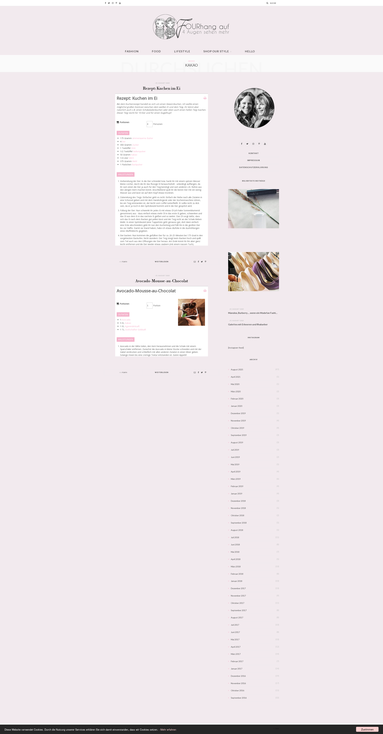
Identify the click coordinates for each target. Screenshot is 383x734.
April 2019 (235, 471)
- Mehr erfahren (167, 729)
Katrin (124, 261)
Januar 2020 (236, 406)
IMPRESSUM (253, 160)
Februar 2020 (237, 398)
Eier (124, 141)
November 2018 (238, 508)
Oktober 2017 (237, 603)
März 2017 (236, 654)
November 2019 (238, 420)
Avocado (126, 319)
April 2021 (235, 377)
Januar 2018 (236, 581)
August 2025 (237, 369)
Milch (131, 158)
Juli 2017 (235, 625)
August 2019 (237, 442)
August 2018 (237, 530)
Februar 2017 (237, 661)
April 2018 (235, 559)
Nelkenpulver (139, 151)
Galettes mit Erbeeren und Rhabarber (248, 324)
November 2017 (238, 595)
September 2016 (239, 697)
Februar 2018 (237, 574)
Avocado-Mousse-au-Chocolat (161, 281)
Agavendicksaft (132, 326)
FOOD (156, 51)
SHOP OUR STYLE (216, 51)
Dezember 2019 (238, 413)
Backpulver (137, 164)
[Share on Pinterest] (205, 261)
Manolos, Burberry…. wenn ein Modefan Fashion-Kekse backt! (253, 313)
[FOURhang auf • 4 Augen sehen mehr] (191, 27)
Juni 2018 (235, 544)
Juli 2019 (235, 449)
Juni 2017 (235, 632)
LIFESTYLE (182, 51)
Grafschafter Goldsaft (135, 329)
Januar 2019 (236, 493)
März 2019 (236, 479)
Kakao (134, 154)
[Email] (195, 261)
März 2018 (236, 566)
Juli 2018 (235, 537)
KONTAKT (254, 153)
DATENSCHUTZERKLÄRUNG (253, 167)
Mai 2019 (235, 464)
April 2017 (235, 647)
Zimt (133, 148)
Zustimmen (367, 729)
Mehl (134, 161)
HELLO (250, 51)
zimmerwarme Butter (142, 138)
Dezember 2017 (238, 588)
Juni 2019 (235, 457)
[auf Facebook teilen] (198, 261)
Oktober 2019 (237, 428)
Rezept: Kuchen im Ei (161, 88)
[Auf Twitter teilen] (202, 261)
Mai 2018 (235, 552)
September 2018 (239, 522)
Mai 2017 (235, 639)
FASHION (132, 51)
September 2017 (239, 610)
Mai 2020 (235, 384)
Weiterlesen (161, 262)
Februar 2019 (237, 486)
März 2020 (236, 391)
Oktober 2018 (237, 515)
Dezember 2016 (238, 676)
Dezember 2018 (238, 501)
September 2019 (239, 435)
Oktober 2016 (237, 690)
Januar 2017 (236, 668)
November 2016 (238, 683)
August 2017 (237, 617)
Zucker (135, 144)
